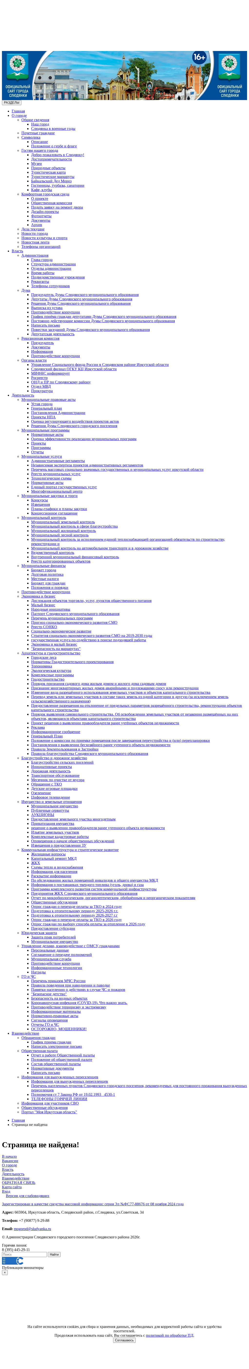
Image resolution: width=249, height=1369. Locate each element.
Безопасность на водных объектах (59, 998)
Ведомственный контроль (52, 552)
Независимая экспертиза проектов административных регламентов (87, 465)
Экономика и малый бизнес (54, 644)
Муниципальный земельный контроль (63, 522)
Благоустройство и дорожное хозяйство (54, 758)
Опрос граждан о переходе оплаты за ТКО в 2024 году (76, 906)
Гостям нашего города (39, 150)
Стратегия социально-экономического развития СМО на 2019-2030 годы (91, 636)
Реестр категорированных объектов (60, 561)
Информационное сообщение (55, 732)
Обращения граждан (38, 1038)
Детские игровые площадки (54, 788)
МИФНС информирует (50, 373)
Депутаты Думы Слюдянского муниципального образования (81, 299)
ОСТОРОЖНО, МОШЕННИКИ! (59, 1029)
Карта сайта (12, 1187)
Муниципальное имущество (54, 806)
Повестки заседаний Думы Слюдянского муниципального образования (90, 330)
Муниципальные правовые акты (48, 399)
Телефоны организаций (41, 247)
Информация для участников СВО (50, 1103)
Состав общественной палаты (56, 1064)
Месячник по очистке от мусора (57, 780)
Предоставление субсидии (53, 928)
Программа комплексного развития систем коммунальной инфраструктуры (94, 889)
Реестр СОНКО (44, 627)
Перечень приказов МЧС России (58, 981)
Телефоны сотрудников (50, 286)
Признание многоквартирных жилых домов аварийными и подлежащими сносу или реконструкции (115, 688)
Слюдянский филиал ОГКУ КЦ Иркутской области (74, 369)
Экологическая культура (51, 670)
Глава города (42, 260)
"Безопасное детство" (49, 994)
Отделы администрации (51, 268)
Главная (18, 111)
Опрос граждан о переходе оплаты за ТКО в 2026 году (76, 920)
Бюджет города (43, 570)
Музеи (36, 163)
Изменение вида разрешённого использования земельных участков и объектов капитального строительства (120, 692)
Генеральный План (47, 736)
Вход (6, 1191)
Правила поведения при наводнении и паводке (70, 985)
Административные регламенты (58, 461)
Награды (38, 972)
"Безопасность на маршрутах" (56, 649)
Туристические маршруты (52, 177)
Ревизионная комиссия (40, 338)
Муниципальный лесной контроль (60, 535)
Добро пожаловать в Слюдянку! (57, 155)
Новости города (34, 233)
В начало (9, 1156)
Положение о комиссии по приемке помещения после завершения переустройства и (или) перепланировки (120, 740)
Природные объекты (48, 168)
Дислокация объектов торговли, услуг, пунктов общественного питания (91, 601)
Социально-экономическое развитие (61, 631)
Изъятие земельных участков (55, 832)
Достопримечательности (51, 159)
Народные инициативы (50, 609)
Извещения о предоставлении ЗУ (58, 845)
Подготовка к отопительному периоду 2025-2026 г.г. (74, 911)
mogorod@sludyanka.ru (32, 1229)
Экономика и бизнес (38, 596)
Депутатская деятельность (52, 334)
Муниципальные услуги (41, 456)
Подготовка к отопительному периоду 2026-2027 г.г (74, 915)
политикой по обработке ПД (169, 1335)
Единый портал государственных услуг (64, 487)
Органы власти (34, 360)
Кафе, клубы (41, 190)
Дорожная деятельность (51, 771)
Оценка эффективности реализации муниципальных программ (83, 439)
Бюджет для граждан (48, 583)
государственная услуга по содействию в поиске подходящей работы (88, 640)
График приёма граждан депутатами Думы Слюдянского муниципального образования (103, 316)
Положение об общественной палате (61, 1059)
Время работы (42, 273)
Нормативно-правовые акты (54, 1016)
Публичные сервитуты (50, 810)
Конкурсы (39, 500)
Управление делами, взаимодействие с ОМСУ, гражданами (70, 946)
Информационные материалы (56, 1011)
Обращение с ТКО (46, 784)
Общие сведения (35, 120)
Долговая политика (47, 574)
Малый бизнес (43, 605)
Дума (25, 290)
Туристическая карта (48, 172)
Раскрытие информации (51, 876)
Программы (41, 448)
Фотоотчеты (41, 216)
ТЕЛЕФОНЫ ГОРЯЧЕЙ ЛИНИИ (59, 1099)
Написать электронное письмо (56, 1046)
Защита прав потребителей (53, 937)
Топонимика (41, 666)
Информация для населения (54, 872)
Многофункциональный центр (56, 491)
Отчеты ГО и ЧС (45, 1025)
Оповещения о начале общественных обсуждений (72, 841)
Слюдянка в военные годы (53, 129)
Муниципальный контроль (43, 517)
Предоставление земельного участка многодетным (73, 819)
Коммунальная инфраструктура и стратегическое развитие (70, 850)
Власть (17, 251)
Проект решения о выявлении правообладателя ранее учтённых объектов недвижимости (105, 723)
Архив (36, 225)
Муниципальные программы (45, 430)
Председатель (42, 343)
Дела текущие (32, 229)
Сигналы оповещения (49, 1020)
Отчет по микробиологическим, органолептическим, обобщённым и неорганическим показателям (113, 898)
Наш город (40, 124)
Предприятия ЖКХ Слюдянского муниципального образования (84, 893)
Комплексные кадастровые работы (60, 837)
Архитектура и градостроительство (50, 653)
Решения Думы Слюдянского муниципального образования (81, 303)
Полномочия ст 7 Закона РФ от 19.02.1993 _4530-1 (73, 1094)
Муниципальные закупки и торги (49, 496)
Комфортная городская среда (45, 194)
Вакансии (10, 1161)
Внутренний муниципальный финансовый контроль (75, 557)
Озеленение (41, 793)
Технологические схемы (51, 478)
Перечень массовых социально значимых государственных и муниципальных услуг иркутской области (117, 469)
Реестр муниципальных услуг (56, 474)
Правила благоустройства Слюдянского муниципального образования (89, 754)
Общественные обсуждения (54, 902)
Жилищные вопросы (48, 854)
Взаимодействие (25, 1033)
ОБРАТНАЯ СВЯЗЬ (18, 1183)
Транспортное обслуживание (55, 775)
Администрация (34, 255)
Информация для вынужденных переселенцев (59, 1077)
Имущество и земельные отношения (51, 802)
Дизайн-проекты (45, 212)
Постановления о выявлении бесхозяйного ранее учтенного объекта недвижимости (100, 745)
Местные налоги (45, 579)
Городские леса (43, 657)
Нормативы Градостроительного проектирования (72, 662)
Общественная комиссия (51, 203)
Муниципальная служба (51, 959)
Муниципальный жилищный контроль (63, 531)
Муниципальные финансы (43, 566)
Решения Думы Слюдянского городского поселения (74, 426)
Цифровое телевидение (50, 797)
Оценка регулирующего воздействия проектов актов (75, 421)
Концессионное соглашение (54, 513)
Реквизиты (40, 281)
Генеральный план (46, 408)
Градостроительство (47, 679)
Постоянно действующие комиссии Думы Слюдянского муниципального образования (103, 321)
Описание (39, 142)
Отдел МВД (41, 386)
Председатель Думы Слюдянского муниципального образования (85, 295)
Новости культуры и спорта (44, 238)
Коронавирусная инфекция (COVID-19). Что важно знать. (79, 1003)
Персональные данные (50, 950)
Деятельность (23, 395)
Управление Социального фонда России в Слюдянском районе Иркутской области (100, 365)
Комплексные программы (52, 675)
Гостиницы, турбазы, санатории (57, 185)
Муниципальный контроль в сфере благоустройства (74, 526)
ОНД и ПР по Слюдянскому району (61, 382)
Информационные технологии (56, 968)
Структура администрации (53, 264)
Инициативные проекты (51, 767)
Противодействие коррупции (55, 312)
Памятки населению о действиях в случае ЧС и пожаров (78, 990)
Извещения (40, 504)
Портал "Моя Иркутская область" (49, 1112)
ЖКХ (35, 863)
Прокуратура (42, 391)
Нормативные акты (47, 434)
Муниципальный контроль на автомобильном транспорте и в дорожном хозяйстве (100, 548)
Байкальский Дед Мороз (51, 181)
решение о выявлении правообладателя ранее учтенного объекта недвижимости (98, 828)
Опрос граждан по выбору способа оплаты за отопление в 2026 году (88, 924)
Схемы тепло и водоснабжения (57, 867)
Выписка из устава (46, 308)
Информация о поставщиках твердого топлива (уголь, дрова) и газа (87, 885)
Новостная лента (35, 242)
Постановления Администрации (58, 413)
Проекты (38, 443)
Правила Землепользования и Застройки (64, 749)
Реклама (38, 727)
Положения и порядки (49, 587)
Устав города (42, 404)
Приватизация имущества (52, 823)
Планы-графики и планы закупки (59, 509)
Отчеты (37, 452)
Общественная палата (39, 1051)
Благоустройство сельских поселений (62, 762)
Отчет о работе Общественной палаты (63, 1055)
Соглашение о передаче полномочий (61, 955)
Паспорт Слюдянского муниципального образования (75, 614)
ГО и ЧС (28, 976)
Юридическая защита (39, 933)
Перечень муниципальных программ (62, 618)
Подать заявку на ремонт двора (57, 207)
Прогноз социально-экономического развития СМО (74, 622)
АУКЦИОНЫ (42, 815)
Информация (42, 351)
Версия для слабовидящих (27, 1196)
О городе (19, 115)
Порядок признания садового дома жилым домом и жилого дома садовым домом (98, 684)
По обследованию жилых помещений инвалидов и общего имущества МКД (94, 880)
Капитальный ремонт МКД (54, 858)
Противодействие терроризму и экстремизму (68, 1007)
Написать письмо (45, 325)
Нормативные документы (52, 1068)
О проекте (39, 198)
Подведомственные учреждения (58, 277)
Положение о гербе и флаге (54, 146)
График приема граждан (51, 1042)
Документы (40, 220)
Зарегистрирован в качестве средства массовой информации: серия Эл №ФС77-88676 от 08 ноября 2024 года (93, 1204)
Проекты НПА (43, 417)
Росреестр (39, 378)
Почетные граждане (38, 133)
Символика (30, 137)
